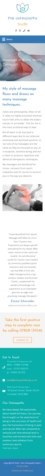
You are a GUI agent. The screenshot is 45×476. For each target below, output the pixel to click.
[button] (22, 340)
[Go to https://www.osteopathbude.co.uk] (22, 15)
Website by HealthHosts (22, 470)
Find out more (10, 448)
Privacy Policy (22, 466)
